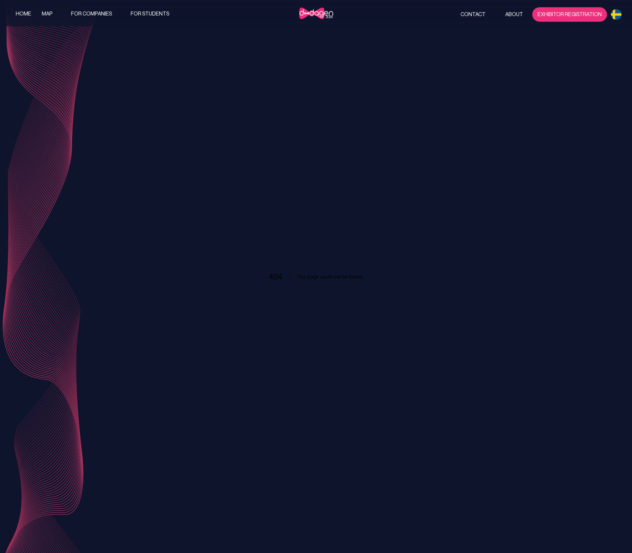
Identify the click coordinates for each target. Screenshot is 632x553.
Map (47, 13)
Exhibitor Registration (570, 14)
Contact (473, 14)
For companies (91, 13)
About (514, 14)
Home (23, 13)
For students (150, 13)
